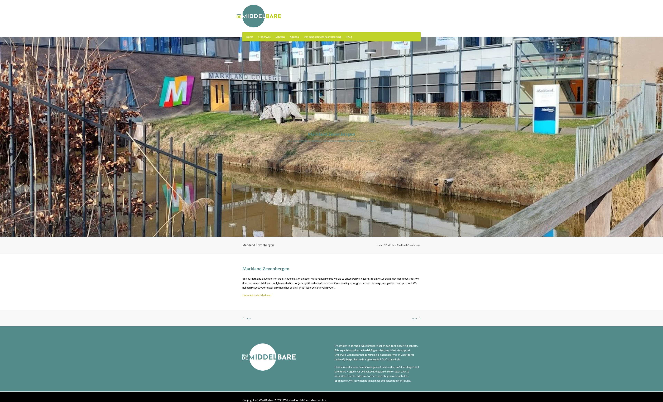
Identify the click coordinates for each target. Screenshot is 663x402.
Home (249, 36)
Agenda (294, 36)
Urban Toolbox (318, 400)
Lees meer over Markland (256, 295)
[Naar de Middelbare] (259, 16)
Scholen (280, 36)
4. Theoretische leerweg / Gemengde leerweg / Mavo (323, 141)
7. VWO (371, 141)
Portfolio (390, 245)
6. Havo (361, 141)
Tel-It (302, 400)
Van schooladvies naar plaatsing (322, 36)
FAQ (349, 36)
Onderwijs (264, 36)
